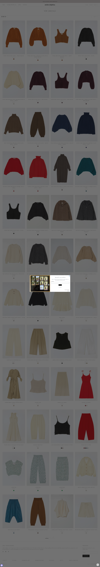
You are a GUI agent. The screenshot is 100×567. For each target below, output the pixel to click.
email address (52, 281)
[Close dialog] (69, 275)
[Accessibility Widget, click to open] (2, 565)
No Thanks (60, 287)
